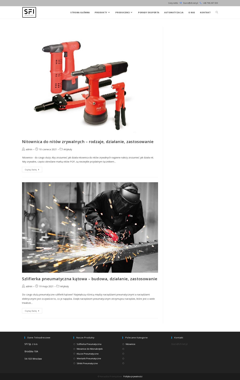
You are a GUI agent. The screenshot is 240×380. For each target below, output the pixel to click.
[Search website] (216, 12)
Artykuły (68, 149)
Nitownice (130, 344)
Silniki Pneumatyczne (87, 363)
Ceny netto (173, 3)
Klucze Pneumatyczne (88, 353)
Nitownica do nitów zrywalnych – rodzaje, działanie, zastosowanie (87, 141)
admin (29, 149)
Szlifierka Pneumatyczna (89, 344)
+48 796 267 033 (210, 3)
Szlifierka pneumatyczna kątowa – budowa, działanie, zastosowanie (89, 278)
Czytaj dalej (33, 170)
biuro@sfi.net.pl (190, 3)
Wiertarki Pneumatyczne (89, 358)
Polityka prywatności (132, 376)
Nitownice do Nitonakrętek (90, 348)
